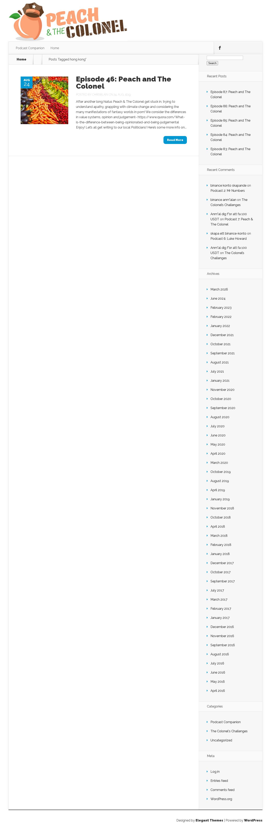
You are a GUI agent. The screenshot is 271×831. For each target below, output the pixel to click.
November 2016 (222, 636)
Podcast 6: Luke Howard (228, 239)
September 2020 (222, 408)
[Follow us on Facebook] (220, 48)
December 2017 (222, 563)
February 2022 (221, 317)
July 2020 (217, 426)
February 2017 (220, 609)
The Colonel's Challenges (229, 731)
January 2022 (220, 326)
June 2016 (217, 672)
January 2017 (220, 618)
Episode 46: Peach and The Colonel (123, 82)
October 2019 (220, 472)
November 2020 (222, 390)
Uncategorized (221, 740)
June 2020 (218, 435)
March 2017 (218, 599)
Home (54, 48)
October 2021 (220, 344)
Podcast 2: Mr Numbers (227, 191)
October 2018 (220, 517)
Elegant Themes (209, 820)
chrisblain (100, 94)
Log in (215, 771)
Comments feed (222, 790)
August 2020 (219, 417)
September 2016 (222, 645)
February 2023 (221, 308)
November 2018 (222, 508)
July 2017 (217, 590)
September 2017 (222, 581)
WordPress (253, 820)
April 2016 (217, 691)
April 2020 (217, 453)
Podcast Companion (30, 48)
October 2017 (220, 572)
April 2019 (217, 490)
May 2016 (217, 681)
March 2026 (219, 289)
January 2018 (220, 554)
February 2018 (220, 545)
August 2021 (219, 362)
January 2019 (220, 499)
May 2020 (217, 444)
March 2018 (219, 536)
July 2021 (217, 371)
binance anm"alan (223, 200)
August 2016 (219, 654)
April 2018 (217, 526)
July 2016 (217, 663)
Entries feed (219, 781)
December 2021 (222, 335)
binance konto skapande (228, 185)
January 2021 (220, 380)
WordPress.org (221, 799)
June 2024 (218, 298)
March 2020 (219, 463)
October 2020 (220, 399)
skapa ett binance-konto (228, 233)
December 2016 (222, 627)
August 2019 (219, 481)
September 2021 (222, 353)
